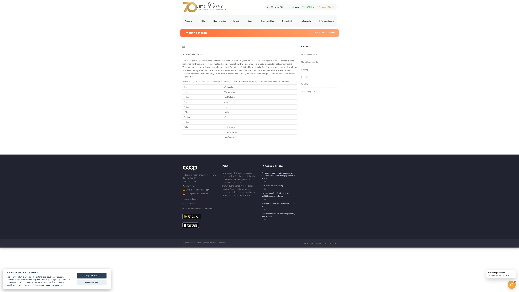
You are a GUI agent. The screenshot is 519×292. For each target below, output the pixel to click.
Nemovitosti (287, 21)
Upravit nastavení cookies (50, 285)
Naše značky (306, 21)
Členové (235, 21)
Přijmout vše (91, 275)
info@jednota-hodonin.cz (197, 194)
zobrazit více (244, 195)
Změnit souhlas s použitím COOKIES (314, 243)
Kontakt (333, 243)
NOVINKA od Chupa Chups (273, 186)
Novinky (304, 69)
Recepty (304, 77)
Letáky (202, 21)
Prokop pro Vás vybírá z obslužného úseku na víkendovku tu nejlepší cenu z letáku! (278, 176)
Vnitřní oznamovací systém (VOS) (199, 209)
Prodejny (189, 21)
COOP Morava (190, 204)
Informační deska (326, 21)
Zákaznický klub (267, 21)
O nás (249, 21)
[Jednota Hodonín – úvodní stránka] (204, 7)
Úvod (316, 32)
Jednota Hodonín (191, 199)
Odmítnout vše (91, 282)
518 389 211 (191, 186)
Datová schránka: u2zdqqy (197, 190)
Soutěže (304, 84)
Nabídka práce (219, 21)
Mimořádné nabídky (310, 62)
